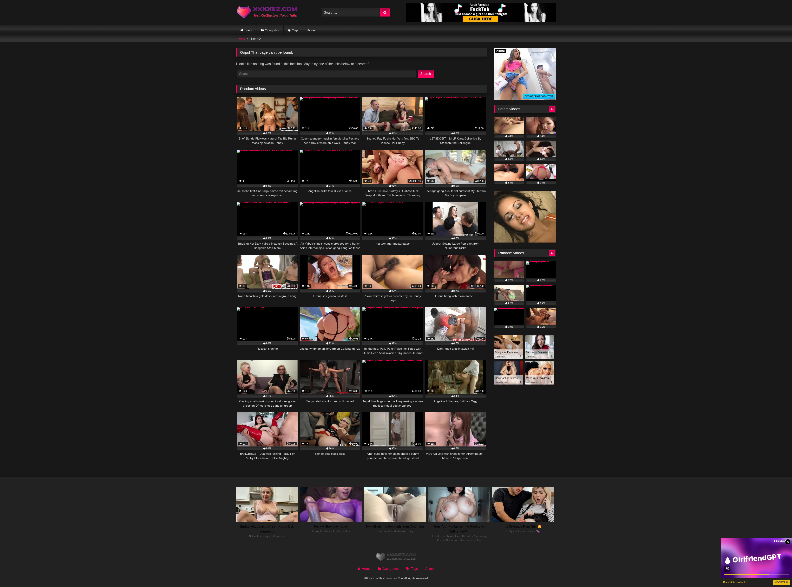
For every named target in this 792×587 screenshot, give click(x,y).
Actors (311, 30)
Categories (272, 30)
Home (248, 30)
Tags (295, 30)
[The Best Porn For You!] (267, 12)
